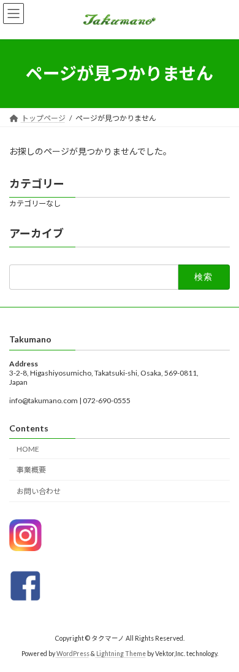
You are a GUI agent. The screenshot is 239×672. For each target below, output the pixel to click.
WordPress (72, 653)
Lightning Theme (121, 653)
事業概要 (31, 469)
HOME (28, 448)
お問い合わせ (39, 491)
